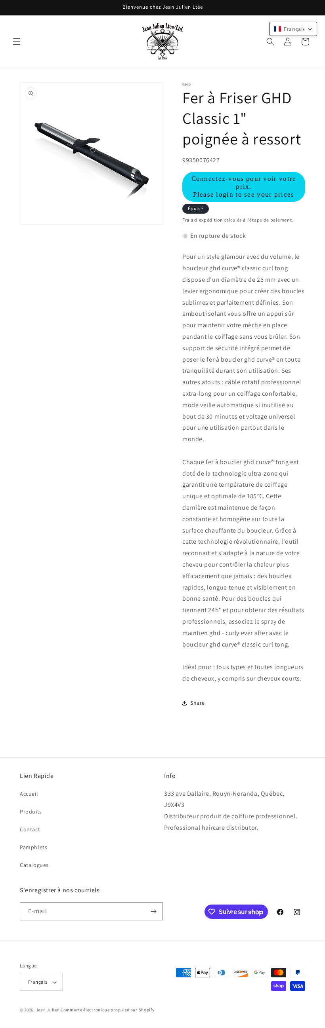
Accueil (29, 793)
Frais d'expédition (202, 220)
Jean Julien (48, 1010)
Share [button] (197, 702)
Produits (31, 811)
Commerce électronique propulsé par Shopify (107, 1010)
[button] (16, 41)
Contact (30, 829)
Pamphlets (33, 847)
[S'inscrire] (153, 911)
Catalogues (34, 865)
